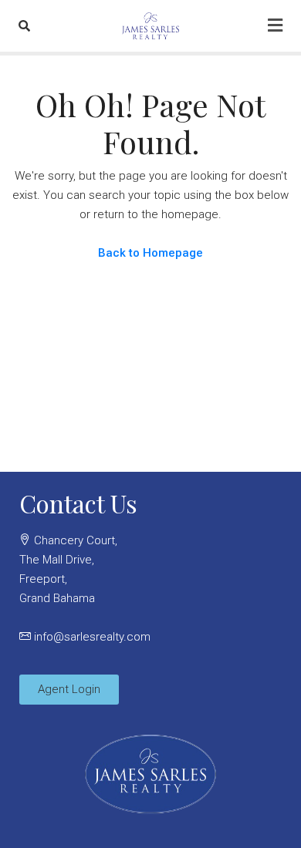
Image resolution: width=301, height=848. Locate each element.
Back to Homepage (150, 253)
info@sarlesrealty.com (92, 637)
